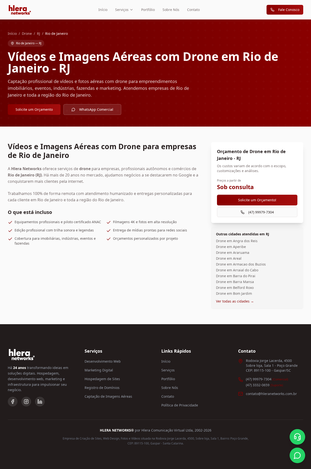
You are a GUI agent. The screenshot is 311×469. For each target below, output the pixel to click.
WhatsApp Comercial (96, 109)
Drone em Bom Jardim (234, 293)
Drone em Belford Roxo (235, 287)
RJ (38, 33)
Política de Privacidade (179, 405)
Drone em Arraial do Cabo (237, 270)
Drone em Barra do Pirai (235, 276)
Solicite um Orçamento (34, 109)
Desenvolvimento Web (103, 361)
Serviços (122, 9)
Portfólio (148, 9)
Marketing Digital (99, 370)
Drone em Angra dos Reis (237, 241)
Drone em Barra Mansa (235, 281)
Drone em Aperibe (231, 246)
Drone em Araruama (232, 252)
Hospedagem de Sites (102, 379)
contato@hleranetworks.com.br (271, 393)
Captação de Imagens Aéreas (108, 396)
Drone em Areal (229, 258)
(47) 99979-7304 (261, 212)
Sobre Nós (171, 9)
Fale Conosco (288, 9)
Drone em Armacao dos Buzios (241, 264)
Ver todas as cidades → (235, 301)
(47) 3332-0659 (264, 385)
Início (102, 9)
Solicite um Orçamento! (257, 200)
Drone (27, 33)
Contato (193, 9)
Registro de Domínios (102, 387)
